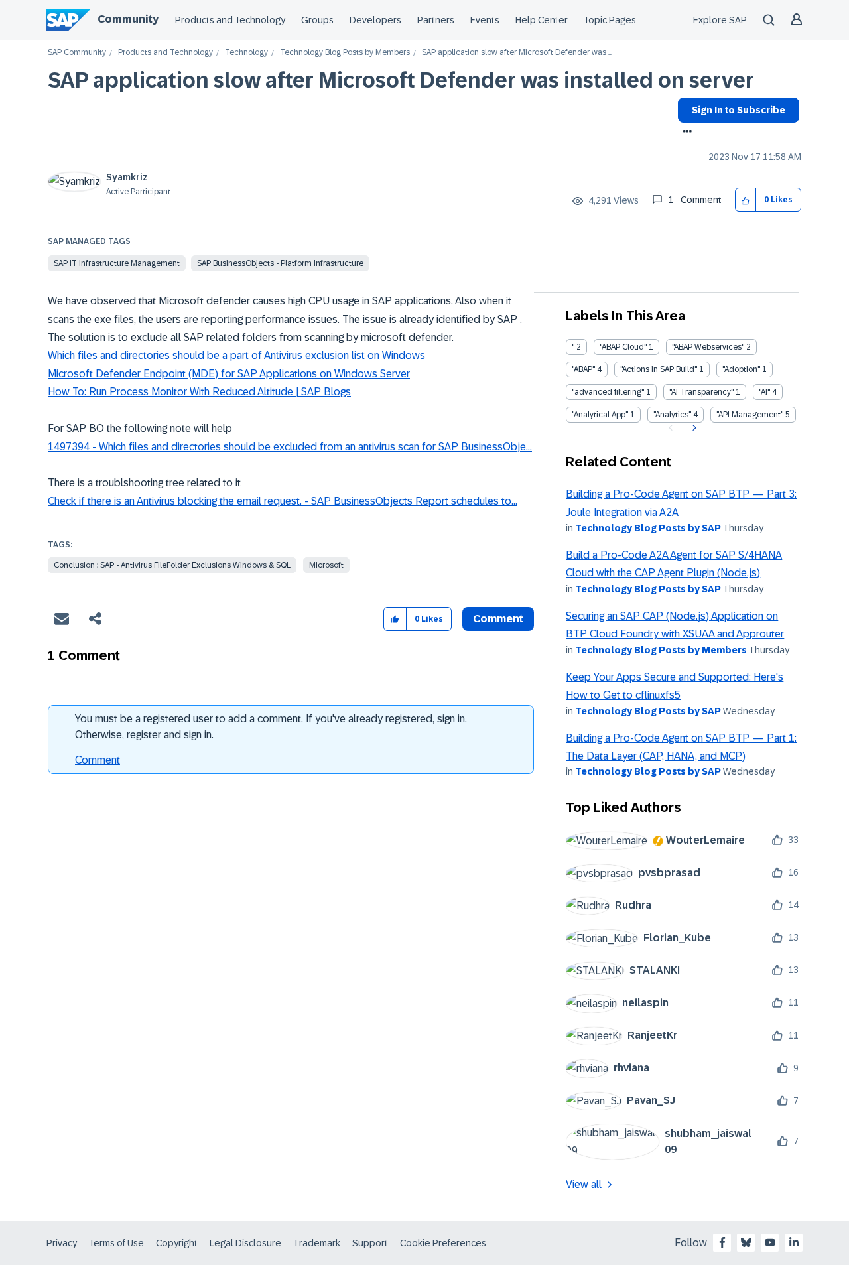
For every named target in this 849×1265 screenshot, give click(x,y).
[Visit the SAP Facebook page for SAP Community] (722, 1242)
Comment (97, 760)
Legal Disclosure (245, 1243)
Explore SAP (720, 20)
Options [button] (685, 132)
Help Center (541, 20)
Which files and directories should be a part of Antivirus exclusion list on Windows (236, 355)
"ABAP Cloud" (623, 347)
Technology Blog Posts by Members (345, 52)
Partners (435, 20)
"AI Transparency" (701, 392)
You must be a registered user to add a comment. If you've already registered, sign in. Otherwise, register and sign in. (271, 726)
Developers (375, 20)
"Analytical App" (600, 414)
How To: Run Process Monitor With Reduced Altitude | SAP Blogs (199, 391)
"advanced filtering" (608, 392)
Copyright (177, 1243)
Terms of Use (116, 1243)
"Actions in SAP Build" (658, 369)
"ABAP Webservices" (708, 347)
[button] (746, 200)
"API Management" (749, 414)
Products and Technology (230, 20)
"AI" (764, 392)
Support (370, 1243)
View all (584, 1184)
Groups (317, 20)
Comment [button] (498, 618)
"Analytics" (672, 414)
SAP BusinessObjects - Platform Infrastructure (280, 263)
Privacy (61, 1243)
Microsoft (326, 565)
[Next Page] (693, 428)
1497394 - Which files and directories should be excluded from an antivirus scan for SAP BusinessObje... (290, 446)
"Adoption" (741, 369)
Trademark (316, 1243)
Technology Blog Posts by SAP (648, 528)
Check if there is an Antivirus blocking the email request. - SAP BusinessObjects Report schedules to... (282, 501)
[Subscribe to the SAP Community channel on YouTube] (770, 1242)
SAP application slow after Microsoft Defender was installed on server (401, 80)
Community (128, 19)
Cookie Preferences (443, 1243)
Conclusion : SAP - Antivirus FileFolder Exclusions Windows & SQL (172, 565)
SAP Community (77, 52)
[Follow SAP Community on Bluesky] (746, 1242)
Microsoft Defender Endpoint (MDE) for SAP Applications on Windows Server (229, 373)
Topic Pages (610, 20)
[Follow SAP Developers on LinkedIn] (794, 1242)
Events (484, 20)
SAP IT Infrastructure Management (117, 263)
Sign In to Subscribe (738, 110)
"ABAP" (583, 369)
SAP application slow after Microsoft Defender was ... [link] (517, 52)
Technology (246, 52)
